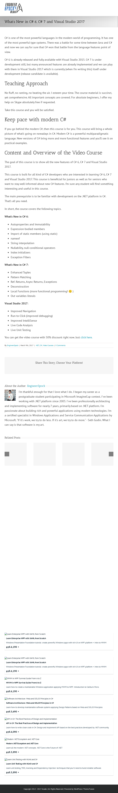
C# (41, 345)
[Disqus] (59, 505)
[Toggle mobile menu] (112, 4)
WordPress (78, 789)
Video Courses (48, 345)
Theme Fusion (88, 789)
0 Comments (60, 345)
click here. (86, 337)
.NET (37, 345)
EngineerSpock (12, 345)
